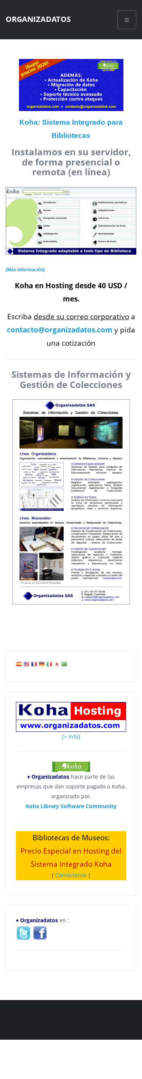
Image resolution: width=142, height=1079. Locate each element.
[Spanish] (19, 665)
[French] (34, 665)
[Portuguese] (64, 665)
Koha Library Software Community (71, 806)
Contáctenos (71, 875)
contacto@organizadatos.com (59, 329)
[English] (26, 665)
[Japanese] (57, 665)
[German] (42, 665)
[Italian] (49, 665)
